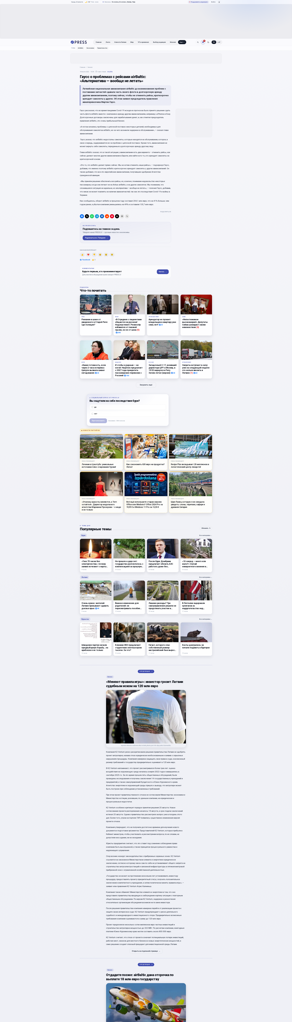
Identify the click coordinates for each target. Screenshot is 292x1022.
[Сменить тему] (208, 42)
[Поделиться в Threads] (117, 216)
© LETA (109, 72)
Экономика (90, 48)
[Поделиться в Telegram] (97, 216)
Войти (213, 2)
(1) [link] (191, 373)
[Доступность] (219, 2)
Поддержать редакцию (198, 2)
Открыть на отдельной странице (146, 951)
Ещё (181, 42)
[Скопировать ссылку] (127, 216)
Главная (99, 42)
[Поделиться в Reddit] (107, 216)
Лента (108, 42)
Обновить (205, 528)
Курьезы (85, 619)
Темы (73, 48)
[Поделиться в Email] (122, 216)
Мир (132, 42)
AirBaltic (80, 48)
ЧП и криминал (143, 42)
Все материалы (205, 535)
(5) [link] (138, 330)
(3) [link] (197, 327)
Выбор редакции (159, 42)
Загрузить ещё (146, 385)
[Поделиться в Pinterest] (112, 216)
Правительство (102, 48)
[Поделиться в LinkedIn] (102, 216)
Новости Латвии (120, 42)
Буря (83, 535)
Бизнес (90, 67)
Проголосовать (98, 421)
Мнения (173, 42)
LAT (219, 42)
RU (214, 42)
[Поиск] (198, 42)
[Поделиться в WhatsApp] (92, 216)
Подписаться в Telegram (96, 238)
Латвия (84, 577)
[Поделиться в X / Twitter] (87, 216)
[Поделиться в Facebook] (82, 216)
